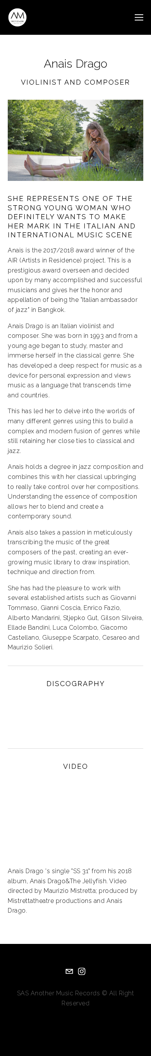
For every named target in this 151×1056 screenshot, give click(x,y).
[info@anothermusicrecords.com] (69, 971)
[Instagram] (82, 971)
